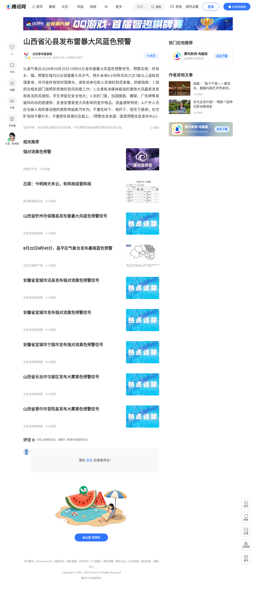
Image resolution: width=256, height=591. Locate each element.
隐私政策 (72, 561)
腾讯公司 (86, 578)
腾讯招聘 (108, 561)
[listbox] (91, 284)
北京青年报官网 (33, 233)
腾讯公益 (120, 561)
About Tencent (44, 561)
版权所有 (96, 578)
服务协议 (59, 561)
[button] (221, 56)
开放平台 (84, 561)
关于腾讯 (29, 561)
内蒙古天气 (30, 169)
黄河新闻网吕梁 (33, 201)
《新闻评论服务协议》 (77, 439)
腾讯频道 (146, 561)
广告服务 (96, 561)
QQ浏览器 (133, 561)
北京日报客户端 (33, 265)
